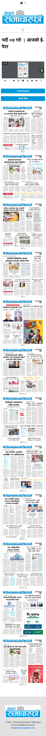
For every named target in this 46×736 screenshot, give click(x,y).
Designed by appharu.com (23, 728)
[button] (23, 3)
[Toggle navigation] (23, 30)
